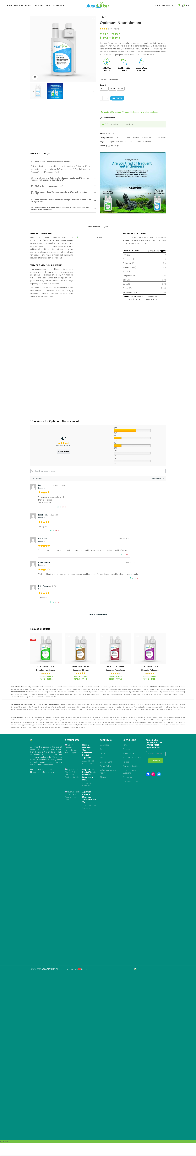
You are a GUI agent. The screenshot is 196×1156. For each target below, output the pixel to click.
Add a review (63, 451)
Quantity (103, 85)
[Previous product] (101, 17)
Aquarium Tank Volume (132, 758)
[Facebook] (148, 774)
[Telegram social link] (117, 145)
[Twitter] (159, 774)
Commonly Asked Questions (130, 771)
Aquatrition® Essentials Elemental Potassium (171, 689)
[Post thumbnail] (73, 754)
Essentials (114, 137)
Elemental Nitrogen (80, 670)
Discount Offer (137, 137)
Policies (126, 762)
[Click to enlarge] (35, 77)
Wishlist (103, 753)
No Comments (87, 764)
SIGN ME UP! (156, 761)
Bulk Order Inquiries (130, 781)
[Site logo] (98, 5)
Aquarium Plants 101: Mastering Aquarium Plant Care (89, 797)
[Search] (173, 5)
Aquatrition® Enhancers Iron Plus (118, 687)
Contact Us (127, 777)
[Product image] (46, 648)
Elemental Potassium (150, 670)
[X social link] (109, 145)
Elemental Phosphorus (115, 670)
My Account (104, 745)
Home (125, 745)
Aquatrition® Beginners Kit (88, 692)
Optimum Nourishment (142, 142)
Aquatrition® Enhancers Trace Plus (139, 687)
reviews (114, 29)
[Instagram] (153, 774)
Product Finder (129, 753)
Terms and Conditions (131, 766)
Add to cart (117, 98)
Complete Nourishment (46, 670)
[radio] (104, 88)
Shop (102, 758)
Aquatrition (128, 142)
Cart (101, 749)
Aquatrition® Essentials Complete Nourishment (68, 687)
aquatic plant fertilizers (114, 142)
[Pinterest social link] (112, 145)
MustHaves (161, 137)
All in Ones (126, 137)
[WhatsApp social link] (115, 145)
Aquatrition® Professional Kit (91, 694)
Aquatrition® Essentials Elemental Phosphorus (142, 689)
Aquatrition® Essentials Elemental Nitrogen (114, 689)
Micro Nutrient (150, 137)
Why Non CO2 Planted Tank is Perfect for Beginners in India (89, 775)
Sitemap (103, 777)
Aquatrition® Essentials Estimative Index (41, 687)
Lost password (106, 762)
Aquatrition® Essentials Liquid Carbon (95, 687)
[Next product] (105, 17)
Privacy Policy (105, 766)
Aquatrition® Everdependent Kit (20, 694)
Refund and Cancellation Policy (109, 771)
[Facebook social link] (106, 145)
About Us (126, 749)
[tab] (94, 225)
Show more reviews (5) (98, 615)
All (120, 137)
